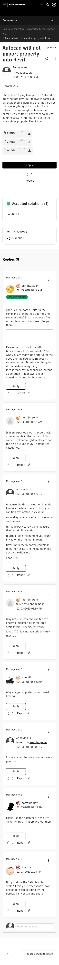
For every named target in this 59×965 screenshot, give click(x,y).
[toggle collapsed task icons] (41, 5)
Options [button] (50, 47)
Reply (29, 165)
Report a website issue (39, 954)
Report (29, 181)
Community (10, 20)
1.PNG (11, 142)
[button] (55, 58)
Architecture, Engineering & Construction (33, 29)
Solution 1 (13, 214)
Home (6, 29)
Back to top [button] (8, 954)
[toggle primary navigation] (6, 5)
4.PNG (11, 150)
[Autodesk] (17, 4)
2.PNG (11, 133)
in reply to (30, 604)
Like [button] (27, 174)
